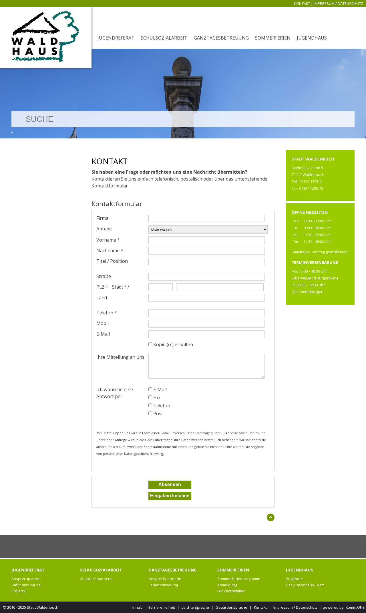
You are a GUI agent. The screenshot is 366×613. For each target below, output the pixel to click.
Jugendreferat (116, 38)
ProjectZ (18, 591)
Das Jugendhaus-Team (305, 584)
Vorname (108, 240)
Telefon (106, 313)
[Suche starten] (12, 132)
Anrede (104, 229)
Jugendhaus (312, 38)
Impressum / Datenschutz (338, 3)
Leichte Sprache (195, 607)
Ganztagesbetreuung (221, 38)
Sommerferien (273, 38)
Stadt (119, 287)
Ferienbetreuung (163, 584)
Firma (102, 218)
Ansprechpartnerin (96, 578)
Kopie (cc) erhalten (173, 344)
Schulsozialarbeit (164, 38)
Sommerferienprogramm (238, 578)
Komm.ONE (355, 607)
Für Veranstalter (231, 591)
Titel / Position (112, 261)
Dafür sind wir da (26, 584)
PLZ (102, 287)
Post (158, 413)
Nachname (109, 250)
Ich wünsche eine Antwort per (114, 392)
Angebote (294, 578)
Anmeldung (227, 584)
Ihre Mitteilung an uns (120, 357)
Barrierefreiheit (161, 607)
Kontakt (302, 3)
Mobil (102, 323)
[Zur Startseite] (46, 37)
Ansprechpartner (26, 578)
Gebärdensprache (231, 607)
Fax (156, 397)
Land (101, 297)
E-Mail (103, 334)
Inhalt (137, 607)
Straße (103, 276)
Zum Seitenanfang (270, 519)
